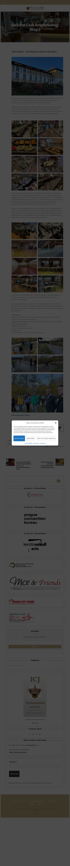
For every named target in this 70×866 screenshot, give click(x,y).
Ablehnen (30, 438)
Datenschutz (36, 443)
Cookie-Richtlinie (28, 443)
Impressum (43, 443)
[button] (56, 423)
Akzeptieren (19, 438)
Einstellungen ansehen (46, 438)
